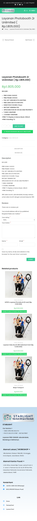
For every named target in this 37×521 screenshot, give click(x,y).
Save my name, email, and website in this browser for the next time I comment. (15, 253)
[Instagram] (18, 4)
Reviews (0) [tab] (18, 153)
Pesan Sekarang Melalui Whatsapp (18, 131)
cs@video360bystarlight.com (14, 3)
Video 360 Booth (13, 138)
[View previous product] (3, 40)
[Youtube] (20, 4)
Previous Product (9, 40)
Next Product (28, 40)
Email (21, 241)
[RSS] (22, 4)
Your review (6, 223)
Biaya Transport (18, 387)
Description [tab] (18, 149)
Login (27, 3)
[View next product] (34, 40)
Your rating (6, 217)
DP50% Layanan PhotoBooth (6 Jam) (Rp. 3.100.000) (18, 303)
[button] (17, 131)
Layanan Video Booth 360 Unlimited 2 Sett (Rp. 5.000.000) (18, 346)
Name (4, 241)
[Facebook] (15, 4)
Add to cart (19, 126)
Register (32, 3)
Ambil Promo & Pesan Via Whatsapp (15, 311)
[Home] (2, 29)
